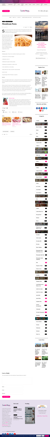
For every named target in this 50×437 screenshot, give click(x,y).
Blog (3, 21)
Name (3, 386)
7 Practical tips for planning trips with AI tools (38, 364)
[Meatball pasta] (27, 119)
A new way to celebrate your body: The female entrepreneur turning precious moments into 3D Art (44, 81)
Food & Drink (22, 4)
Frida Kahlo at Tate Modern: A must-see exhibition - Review (45, 97)
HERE (7, 422)
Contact (19, 17)
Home (10, 17)
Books (26, 4)
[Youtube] (7, 108)
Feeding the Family (9, 21)
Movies (30, 4)
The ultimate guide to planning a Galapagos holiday (37, 352)
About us (14, 17)
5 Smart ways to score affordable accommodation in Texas (45, 352)
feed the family (5, 131)
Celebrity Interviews (4, 4)
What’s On (15, 4)
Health (34, 4)
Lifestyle (37, 4)
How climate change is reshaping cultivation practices (44, 365)
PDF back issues (5, 425)
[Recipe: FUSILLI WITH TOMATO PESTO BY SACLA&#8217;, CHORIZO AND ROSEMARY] (6, 119)
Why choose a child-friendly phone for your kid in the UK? (38, 96)
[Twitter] (5, 108)
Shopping (45, 4)
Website (3, 393)
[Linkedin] (4, 108)
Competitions (10, 4)
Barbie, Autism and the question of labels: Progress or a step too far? (30, 418)
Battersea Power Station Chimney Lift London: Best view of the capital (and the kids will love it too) (38, 81)
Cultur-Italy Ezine (37, 17)
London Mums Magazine (27, 17)
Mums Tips (42, 4)
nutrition (12, 131)
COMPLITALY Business (10, 431)
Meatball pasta (25, 122)
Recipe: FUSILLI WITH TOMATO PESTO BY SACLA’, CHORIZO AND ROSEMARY (6, 123)
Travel (19, 4)
